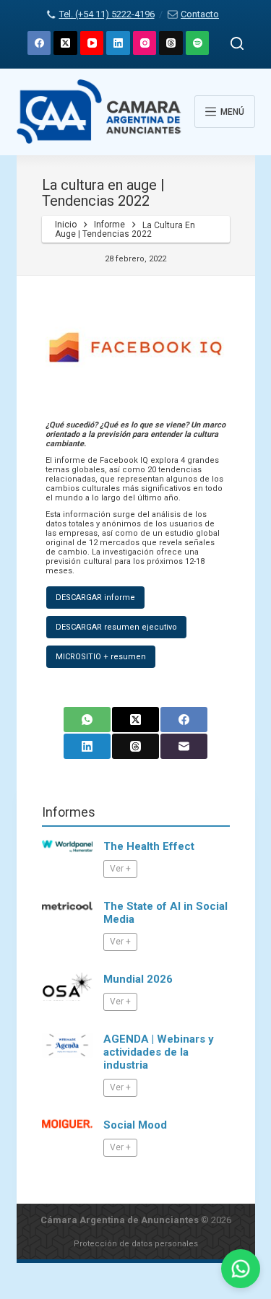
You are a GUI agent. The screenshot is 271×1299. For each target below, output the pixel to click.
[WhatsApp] (87, 719)
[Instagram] (145, 43)
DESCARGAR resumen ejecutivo (116, 627)
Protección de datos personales (136, 1243)
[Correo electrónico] (183, 746)
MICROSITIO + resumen (101, 656)
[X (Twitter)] (65, 43)
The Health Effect (148, 846)
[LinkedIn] (118, 43)
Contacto (200, 14)
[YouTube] (92, 43)
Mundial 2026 (138, 979)
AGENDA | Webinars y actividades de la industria (158, 1052)
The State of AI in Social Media (165, 913)
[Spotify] (198, 43)
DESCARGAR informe (95, 597)
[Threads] (171, 43)
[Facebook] (39, 43)
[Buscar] (237, 43)
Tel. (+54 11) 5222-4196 (106, 14)
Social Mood (135, 1124)
